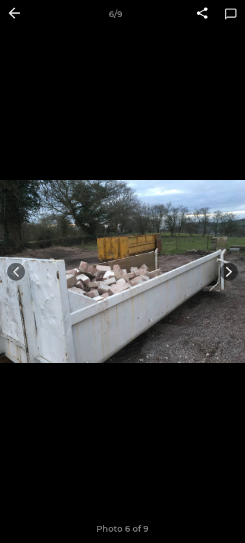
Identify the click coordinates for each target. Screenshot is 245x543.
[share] (202, 14)
